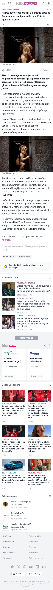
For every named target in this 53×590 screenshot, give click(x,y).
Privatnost (33, 552)
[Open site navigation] (4, 3)
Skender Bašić (24, 256)
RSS (44, 567)
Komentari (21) (26, 338)
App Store (19, 574)
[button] (44, 345)
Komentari (33, 541)
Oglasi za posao (36, 558)
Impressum (8, 541)
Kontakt (6, 547)
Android (6, 239)
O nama (32, 547)
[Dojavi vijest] (42, 3)
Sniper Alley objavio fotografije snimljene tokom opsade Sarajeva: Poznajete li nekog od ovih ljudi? (33, 322)
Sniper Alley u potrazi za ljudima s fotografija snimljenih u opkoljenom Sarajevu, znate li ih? (34, 288)
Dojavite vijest (35, 536)
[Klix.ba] (26, 3)
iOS (39, 236)
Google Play (35, 574)
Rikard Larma (8, 256)
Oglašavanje (9, 552)
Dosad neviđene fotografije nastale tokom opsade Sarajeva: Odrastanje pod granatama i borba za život (33, 305)
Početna (7, 536)
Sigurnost (7, 558)
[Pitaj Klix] (9, 3)
